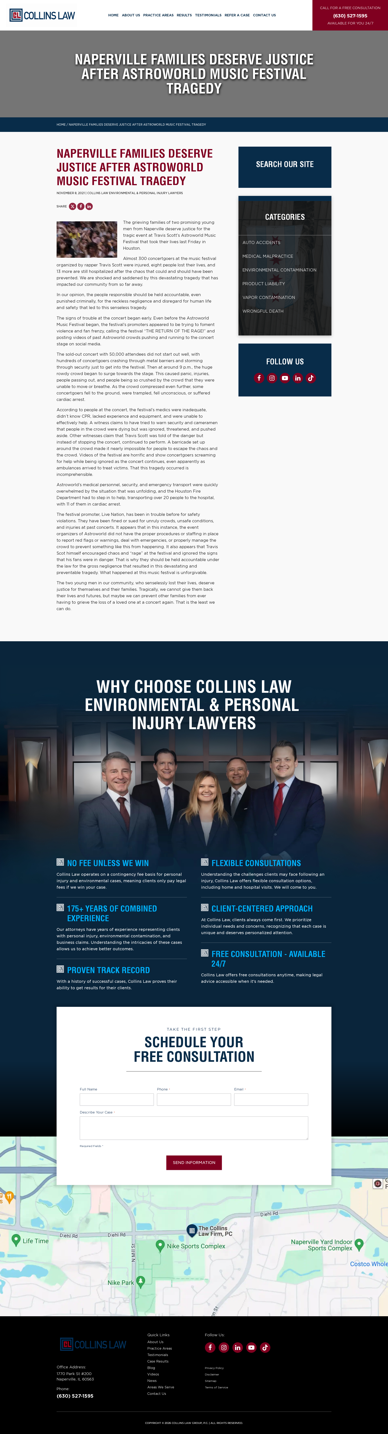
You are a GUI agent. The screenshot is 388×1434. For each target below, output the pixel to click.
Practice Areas (158, 15)
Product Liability (263, 284)
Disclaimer (212, 1374)
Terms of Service (216, 1387)
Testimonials (208, 15)
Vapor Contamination (268, 297)
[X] (72, 206)
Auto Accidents (261, 242)
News (152, 1381)
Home (113, 15)
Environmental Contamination (279, 270)
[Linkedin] (89, 206)
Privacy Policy (214, 1368)
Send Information (194, 1162)
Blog (151, 1368)
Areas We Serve (160, 1387)
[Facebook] (80, 206)
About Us (131, 15)
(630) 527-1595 (75, 1396)
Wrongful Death (263, 311)
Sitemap (210, 1380)
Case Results (158, 1361)
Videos (153, 1374)
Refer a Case (237, 15)
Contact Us (264, 15)
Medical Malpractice (267, 256)
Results (184, 15)
